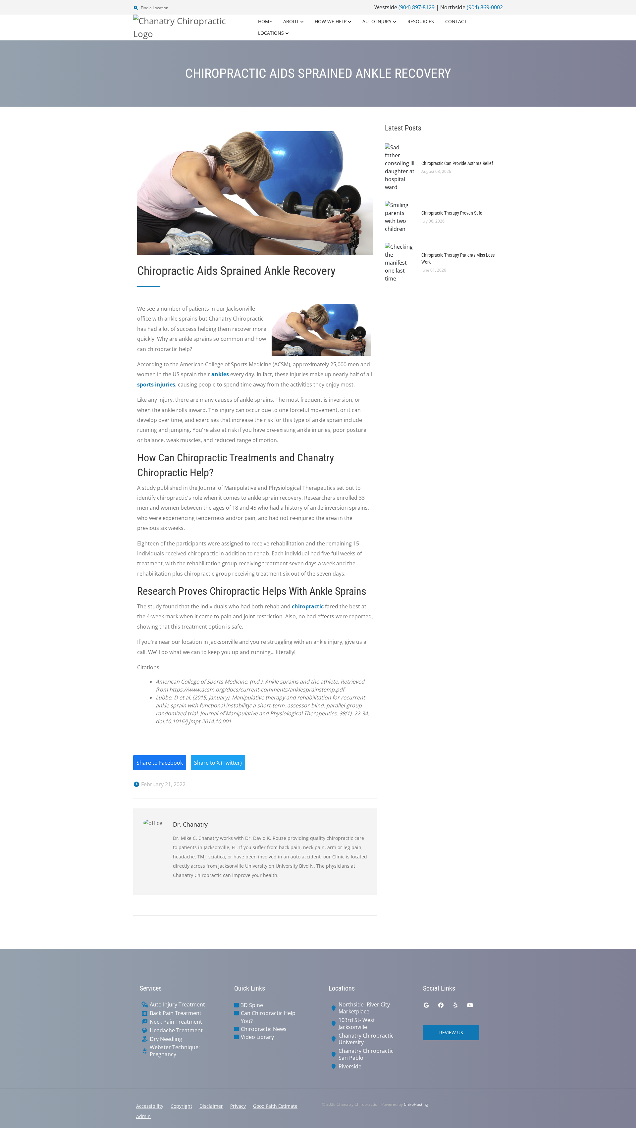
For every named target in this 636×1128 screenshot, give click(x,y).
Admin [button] (143, 1116)
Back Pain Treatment (175, 1013)
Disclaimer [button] (211, 1106)
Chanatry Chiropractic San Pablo (366, 1054)
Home (265, 21)
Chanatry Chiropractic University (366, 1039)
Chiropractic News (264, 1029)
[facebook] (441, 1005)
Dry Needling (166, 1039)
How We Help (330, 21)
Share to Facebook (159, 762)
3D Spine (252, 1005)
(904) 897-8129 (416, 7)
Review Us (451, 1032)
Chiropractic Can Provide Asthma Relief (457, 163)
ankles (220, 374)
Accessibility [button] (149, 1106)
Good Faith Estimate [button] (275, 1106)
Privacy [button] (238, 1106)
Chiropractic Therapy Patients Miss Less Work (458, 258)
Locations (271, 33)
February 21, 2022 (163, 784)
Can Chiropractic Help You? (268, 1017)
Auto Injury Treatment (177, 1004)
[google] (426, 1005)
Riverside (350, 1066)
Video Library (257, 1037)
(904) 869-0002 (485, 7)
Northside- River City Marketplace (364, 1008)
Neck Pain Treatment (176, 1021)
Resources (420, 21)
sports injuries (156, 384)
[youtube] (470, 1005)
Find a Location (154, 8)
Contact (456, 21)
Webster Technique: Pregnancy (175, 1051)
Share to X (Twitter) (218, 762)
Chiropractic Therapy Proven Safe (451, 213)
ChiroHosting (416, 1104)
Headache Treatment (176, 1030)
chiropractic (308, 606)
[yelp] (455, 1005)
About (291, 21)
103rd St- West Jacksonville (357, 1024)
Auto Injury (377, 21)
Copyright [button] (181, 1106)
